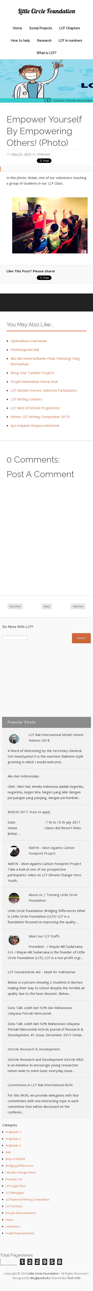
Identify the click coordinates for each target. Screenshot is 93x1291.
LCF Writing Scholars (26, 399)
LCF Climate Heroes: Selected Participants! (44, 390)
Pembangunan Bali (25, 349)
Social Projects (40, 28)
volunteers (13, 1226)
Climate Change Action (21, 1172)
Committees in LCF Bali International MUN (40, 1085)
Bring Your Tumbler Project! (32, 372)
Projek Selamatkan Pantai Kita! (34, 381)
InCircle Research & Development (34, 1049)
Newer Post (15, 606)
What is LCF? (46, 53)
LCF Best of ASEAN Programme (35, 408)
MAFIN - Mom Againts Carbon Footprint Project (51, 850)
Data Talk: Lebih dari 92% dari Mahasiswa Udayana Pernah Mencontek (40, 1010)
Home (17, 28)
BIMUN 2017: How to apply (29, 812)
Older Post (78, 606)
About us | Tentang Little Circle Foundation (53, 897)
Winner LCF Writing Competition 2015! (40, 416)
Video (10, 1220)
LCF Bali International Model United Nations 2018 (56, 737)
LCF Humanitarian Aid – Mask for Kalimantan (41, 972)
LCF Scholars (14, 1206)
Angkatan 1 (13, 1132)
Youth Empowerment (20, 1233)
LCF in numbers (70, 40)
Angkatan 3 (13, 1145)
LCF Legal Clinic (16, 1186)
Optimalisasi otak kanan (29, 341)
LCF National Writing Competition (28, 1199)
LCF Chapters (69, 28)
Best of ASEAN (15, 1159)
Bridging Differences (19, 1166)
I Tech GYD (73, 1278)
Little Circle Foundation (46, 11)
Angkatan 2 (13, 1139)
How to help (20, 40)
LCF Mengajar (15, 1193)
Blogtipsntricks (40, 1278)
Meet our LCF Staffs (44, 936)
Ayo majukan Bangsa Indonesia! (35, 425)
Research (44, 40)
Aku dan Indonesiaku (23, 776)
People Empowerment (21, 1213)
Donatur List (14, 1179)
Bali (8, 1152)
